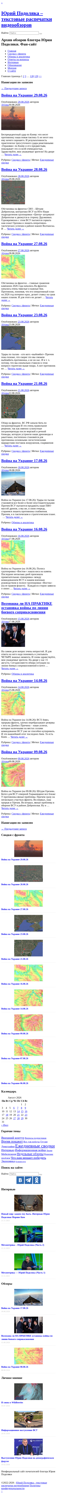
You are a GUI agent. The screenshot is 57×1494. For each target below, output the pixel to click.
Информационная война (30, 1150)
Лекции (49, 1150)
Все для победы (31, 1141)
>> (40, 76)
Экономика (8, 1161)
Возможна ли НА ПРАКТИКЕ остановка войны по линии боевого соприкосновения (26, 607)
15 (22, 1111)
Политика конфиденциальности (20, 1487)
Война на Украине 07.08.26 (14, 1058)
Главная (12, 51)
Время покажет (12, 1141)
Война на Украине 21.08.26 (24, 383)
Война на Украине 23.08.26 (24, 315)
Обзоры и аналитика (19, 56)
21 (18, 1114)
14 (18, 1111)
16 (26, 1111)
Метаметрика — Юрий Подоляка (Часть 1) (23, 1273)
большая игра (21, 1161)
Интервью (13, 62)
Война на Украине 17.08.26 (24, 461)
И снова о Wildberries (12, 1402)
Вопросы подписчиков (35, 1138)
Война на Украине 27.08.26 (24, 244)
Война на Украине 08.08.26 (14, 1367)
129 (36, 76)
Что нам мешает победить (28, 1157)
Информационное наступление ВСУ (19, 1430)
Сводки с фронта (17, 53)
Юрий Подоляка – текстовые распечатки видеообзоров (26, 19)
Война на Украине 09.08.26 (24, 752)
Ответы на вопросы (18, 59)
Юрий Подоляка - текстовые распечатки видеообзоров (24, 1484)
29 (22, 1118)
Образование (15, 65)
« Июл (4, 1125)
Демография (8, 1146)
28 (18, 1118)
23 (26, 1114)
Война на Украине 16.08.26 (24, 529)
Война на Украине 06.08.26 (14, 1083)
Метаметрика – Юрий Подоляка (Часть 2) (22, 1245)
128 (32, 76)
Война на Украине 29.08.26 (24, 95)
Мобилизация (8, 1154)
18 (7, 1114)
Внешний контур (12, 1137)
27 (14, 1118)
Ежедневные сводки (35, 1145)
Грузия (44, 1141)
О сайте (12, 71)
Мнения (12, 68)
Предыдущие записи (14, 88)
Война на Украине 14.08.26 (24, 681)
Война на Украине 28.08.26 (24, 169)
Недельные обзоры (30, 1154)
